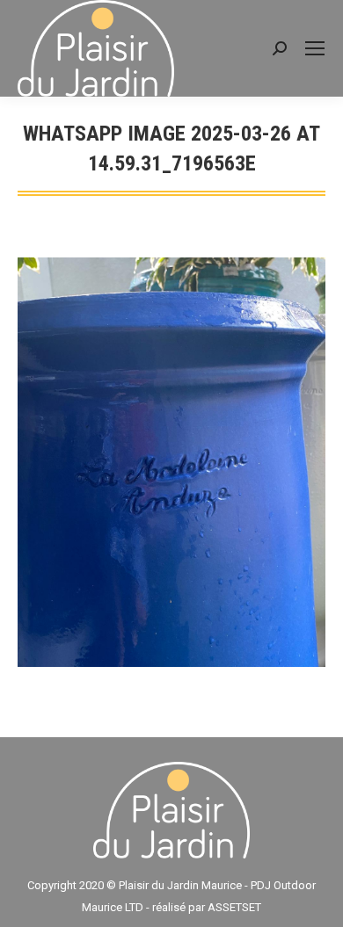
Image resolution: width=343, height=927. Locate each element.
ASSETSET (234, 907)
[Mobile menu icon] (314, 48)
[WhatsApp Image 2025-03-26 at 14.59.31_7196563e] (171, 462)
